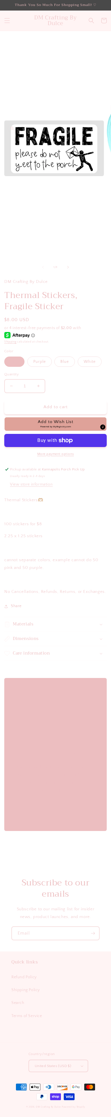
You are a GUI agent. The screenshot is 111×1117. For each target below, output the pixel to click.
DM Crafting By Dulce (48, 1107)
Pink (14, 361)
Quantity (11, 374)
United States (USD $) (53, 1066)
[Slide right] (68, 267)
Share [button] (16, 606)
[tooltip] (102, 427)
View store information (31, 484)
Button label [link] (37, 809)
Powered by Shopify (73, 1107)
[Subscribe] (93, 933)
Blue (64, 361)
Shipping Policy (25, 990)
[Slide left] (43, 267)
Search (17, 1003)
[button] (7, 20)
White (90, 361)
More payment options (55, 454)
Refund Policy (24, 977)
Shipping (10, 341)
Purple (39, 361)
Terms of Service (26, 1016)
